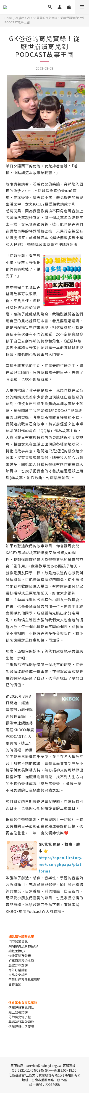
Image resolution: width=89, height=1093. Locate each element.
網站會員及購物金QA (23, 946)
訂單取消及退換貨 (21, 960)
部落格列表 (22, 18)
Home (9, 18)
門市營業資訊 (18, 941)
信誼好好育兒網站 (21, 1007)
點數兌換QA (17, 951)
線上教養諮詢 (18, 1012)
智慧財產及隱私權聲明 (24, 979)
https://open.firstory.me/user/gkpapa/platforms (61, 864)
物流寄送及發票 (19, 955)
